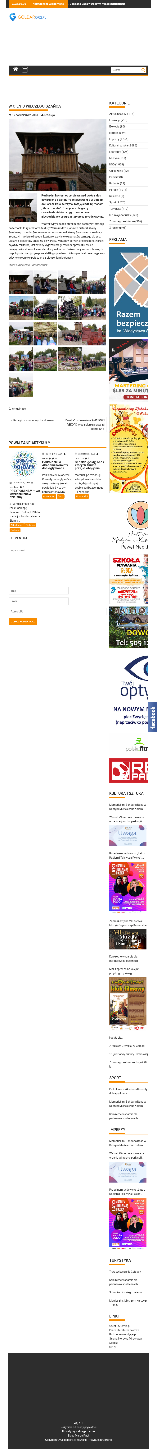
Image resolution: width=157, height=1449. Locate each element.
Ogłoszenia (116, 170)
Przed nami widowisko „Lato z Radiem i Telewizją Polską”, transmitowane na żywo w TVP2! (127, 856)
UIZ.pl (112, 1347)
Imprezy (114, 139)
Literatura (115, 151)
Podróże (114, 183)
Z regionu (115, 227)
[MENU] (25, 69)
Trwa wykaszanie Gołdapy (125, 1271)
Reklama (114, 196)
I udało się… (116, 1037)
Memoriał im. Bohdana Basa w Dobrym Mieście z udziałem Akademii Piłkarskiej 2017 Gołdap (127, 807)
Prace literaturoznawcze (124, 1330)
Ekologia (15, 530)
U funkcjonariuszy (120, 215)
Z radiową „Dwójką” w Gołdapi (127, 1045)
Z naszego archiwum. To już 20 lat (128, 1064)
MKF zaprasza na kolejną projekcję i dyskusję (124, 971)
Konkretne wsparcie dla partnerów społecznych (123, 958)
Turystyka (115, 208)
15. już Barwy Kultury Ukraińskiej (128, 1054)
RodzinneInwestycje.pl (122, 1334)
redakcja (49, 115)
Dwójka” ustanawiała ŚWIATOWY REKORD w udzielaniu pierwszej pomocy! (85, 424)
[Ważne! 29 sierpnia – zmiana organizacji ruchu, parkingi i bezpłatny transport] (127, 835)
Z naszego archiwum (122, 221)
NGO (112, 164)
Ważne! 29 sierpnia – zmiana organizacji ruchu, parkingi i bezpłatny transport (126, 820)
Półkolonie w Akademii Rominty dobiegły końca (128, 1091)
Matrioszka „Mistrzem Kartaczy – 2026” (128, 1302)
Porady (113, 189)
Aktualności (19, 408)
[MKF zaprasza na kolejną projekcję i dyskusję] (127, 1004)
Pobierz (114, 177)
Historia (114, 132)
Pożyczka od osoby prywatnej (78, 1427)
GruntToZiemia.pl (119, 1325)
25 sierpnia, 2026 (21, 482)
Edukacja (30, 525)
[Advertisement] (105, 36)
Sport (60, 496)
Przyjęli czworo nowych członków (33, 420)
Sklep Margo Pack (78, 1435)
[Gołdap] (16, 68)
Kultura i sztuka (118, 145)
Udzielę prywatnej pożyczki (78, 1431)
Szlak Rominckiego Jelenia (125, 1292)
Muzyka (114, 158)
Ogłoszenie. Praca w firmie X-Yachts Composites (109, 3)
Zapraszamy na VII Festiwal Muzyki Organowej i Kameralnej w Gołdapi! (128, 923)
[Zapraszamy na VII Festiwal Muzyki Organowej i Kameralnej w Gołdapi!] (127, 939)
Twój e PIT (78, 1422)
